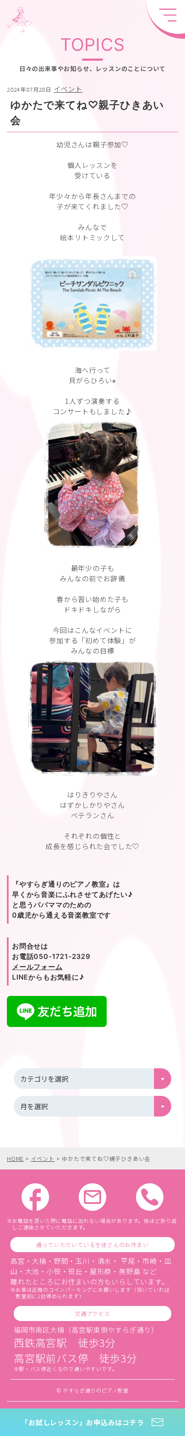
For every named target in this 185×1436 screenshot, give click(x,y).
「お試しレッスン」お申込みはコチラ (82, 1422)
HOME (15, 1158)
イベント (68, 89)
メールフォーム (37, 966)
